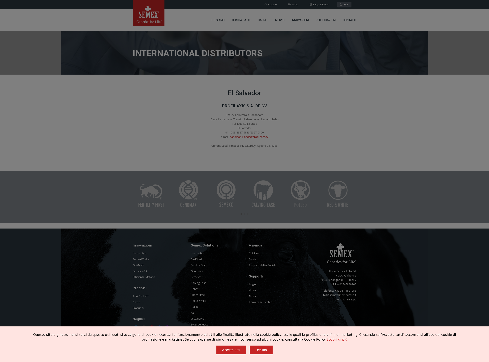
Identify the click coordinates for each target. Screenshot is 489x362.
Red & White (198, 301)
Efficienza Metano (144, 277)
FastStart (196, 259)
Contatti (349, 20)
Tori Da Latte (241, 20)
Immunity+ (139, 253)
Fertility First (198, 265)
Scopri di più (337, 339)
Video (294, 4)
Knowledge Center (260, 302)
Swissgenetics (199, 324)
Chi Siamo (218, 20)
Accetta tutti (231, 350)
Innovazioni (300, 20)
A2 (192, 312)
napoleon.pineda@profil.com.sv (249, 137)
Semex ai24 (140, 271)
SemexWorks (141, 259)
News (252, 296)
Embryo (279, 20)
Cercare (272, 4)
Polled (194, 306)
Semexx (196, 277)
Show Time (198, 295)
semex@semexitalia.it (343, 295)
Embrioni (138, 308)
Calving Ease (198, 283)
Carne (262, 20)
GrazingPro (198, 318)
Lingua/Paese (320, 4)
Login (345, 4)
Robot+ (195, 289)
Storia (252, 259)
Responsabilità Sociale (262, 265)
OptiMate (138, 265)
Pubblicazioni (326, 20)
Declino (261, 350)
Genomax (197, 271)
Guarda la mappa (346, 299)
